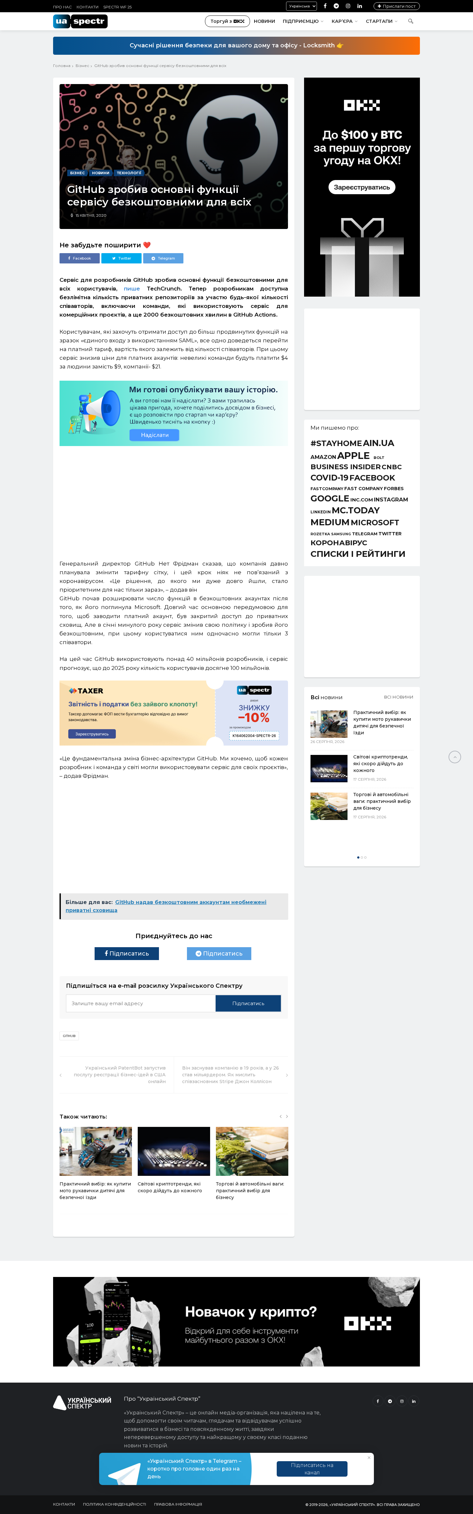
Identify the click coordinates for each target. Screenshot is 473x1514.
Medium (330, 522)
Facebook (372, 478)
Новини (264, 21)
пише (132, 288)
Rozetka (320, 534)
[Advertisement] (174, 500)
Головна (61, 65)
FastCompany (327, 489)
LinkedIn (321, 512)
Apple (353, 455)
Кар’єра (342, 21)
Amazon (323, 457)
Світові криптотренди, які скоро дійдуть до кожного (380, 763)
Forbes (394, 488)
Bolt (379, 458)
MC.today (356, 510)
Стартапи (379, 21)
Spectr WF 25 (117, 7)
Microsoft (375, 522)
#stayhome (336, 443)
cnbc (392, 467)
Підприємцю (301, 21)
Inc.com (361, 499)
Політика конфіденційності (114, 1504)
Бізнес (82, 65)
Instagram (391, 499)
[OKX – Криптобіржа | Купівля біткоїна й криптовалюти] (362, 295)
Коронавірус (339, 542)
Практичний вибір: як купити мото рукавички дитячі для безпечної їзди (95, 1190)
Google (330, 498)
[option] (96, 1167)
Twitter (390, 533)
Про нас (62, 7)
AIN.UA (378, 443)
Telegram (364, 534)
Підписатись (128, 953)
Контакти (87, 7)
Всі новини (398, 697)
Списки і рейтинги (358, 554)
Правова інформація (178, 1504)
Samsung (341, 534)
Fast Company (363, 489)
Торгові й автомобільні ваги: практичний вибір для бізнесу (250, 1190)
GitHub (69, 1036)
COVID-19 (329, 478)
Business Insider (346, 467)
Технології (129, 173)
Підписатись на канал (312, 1469)
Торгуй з (221, 21)
